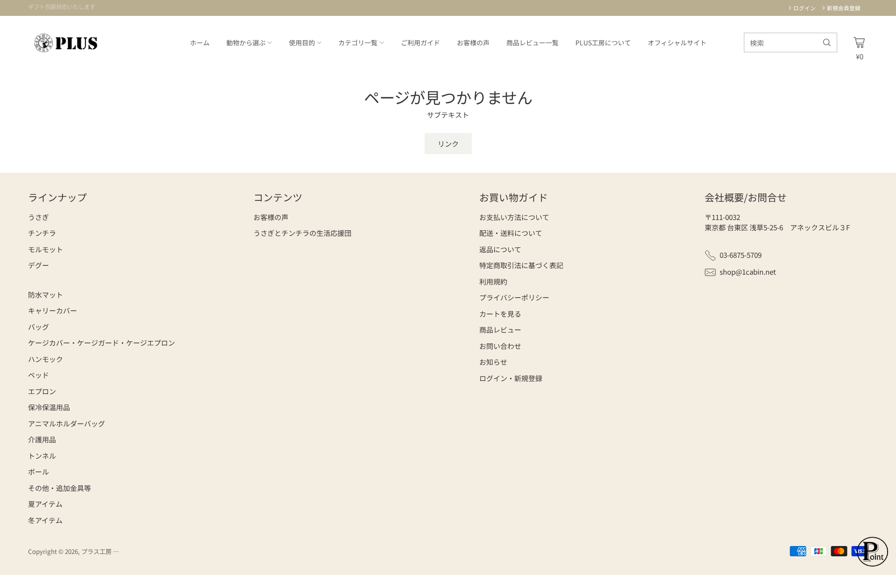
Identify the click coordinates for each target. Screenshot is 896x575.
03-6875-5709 (741, 255)
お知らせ (493, 362)
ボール (38, 471)
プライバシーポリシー (514, 297)
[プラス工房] (66, 42)
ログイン (804, 8)
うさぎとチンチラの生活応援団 (302, 233)
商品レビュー (500, 329)
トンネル (42, 456)
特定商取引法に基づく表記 (521, 265)
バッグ (38, 327)
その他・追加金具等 (59, 488)
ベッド (38, 375)
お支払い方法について (514, 217)
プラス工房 (96, 551)
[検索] (827, 42)
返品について (500, 249)
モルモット (45, 249)
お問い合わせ (500, 346)
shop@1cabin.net (748, 272)
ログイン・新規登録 (510, 378)
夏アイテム (45, 504)
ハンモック (45, 359)
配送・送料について (510, 233)
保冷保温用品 (49, 407)
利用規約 (493, 281)
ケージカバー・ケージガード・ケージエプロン (101, 343)
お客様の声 (270, 217)
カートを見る (500, 314)
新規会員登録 (844, 8)
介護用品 (42, 439)
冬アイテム (45, 520)
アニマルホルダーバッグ (66, 423)
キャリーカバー (52, 310)
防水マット (45, 294)
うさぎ (38, 217)
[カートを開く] (859, 42)
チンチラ (42, 233)
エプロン (42, 391)
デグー (38, 265)
